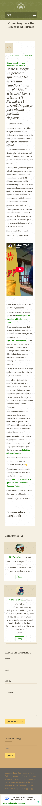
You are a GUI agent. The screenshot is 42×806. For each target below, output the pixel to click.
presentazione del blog (17, 340)
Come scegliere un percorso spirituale (15, 64)
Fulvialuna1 (15, 557)
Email (7, 670)
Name (7, 658)
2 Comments (27, 55)
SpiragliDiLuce (15, 600)
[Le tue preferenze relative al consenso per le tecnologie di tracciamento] (38, 802)
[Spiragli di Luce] (21, 5)
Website (8, 681)
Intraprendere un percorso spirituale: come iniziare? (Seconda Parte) (18, 482)
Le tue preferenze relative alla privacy (23, 799)
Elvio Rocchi (14, 55)
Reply (20, 577)
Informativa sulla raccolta (14, 803)
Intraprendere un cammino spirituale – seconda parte (18, 319)
